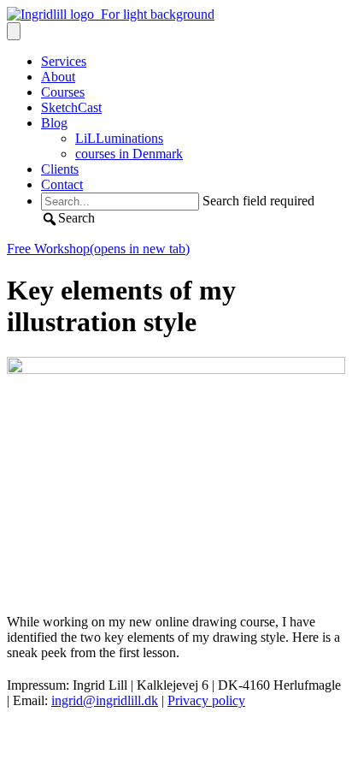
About (58, 76)
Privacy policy (206, 700)
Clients (60, 169)
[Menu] (14, 31)
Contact (62, 184)
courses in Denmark (129, 153)
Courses (63, 92)
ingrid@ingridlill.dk (104, 700)
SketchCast (71, 107)
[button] (68, 218)
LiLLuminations (119, 138)
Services (63, 61)
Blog (54, 123)
